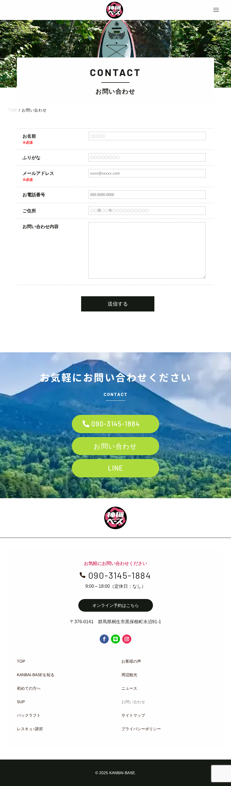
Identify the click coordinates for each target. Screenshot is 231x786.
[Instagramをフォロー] (126, 639)
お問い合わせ (115, 446)
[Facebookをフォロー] (104, 639)
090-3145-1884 (115, 424)
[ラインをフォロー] (115, 639)
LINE (115, 468)
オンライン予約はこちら (115, 605)
